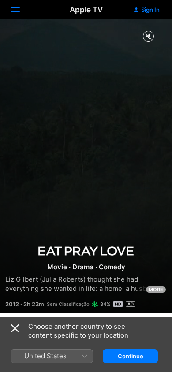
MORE (156, 289)
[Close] (15, 328)
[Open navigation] (20, 9)
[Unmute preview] (148, 37)
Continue (130, 356)
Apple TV (86, 9)
